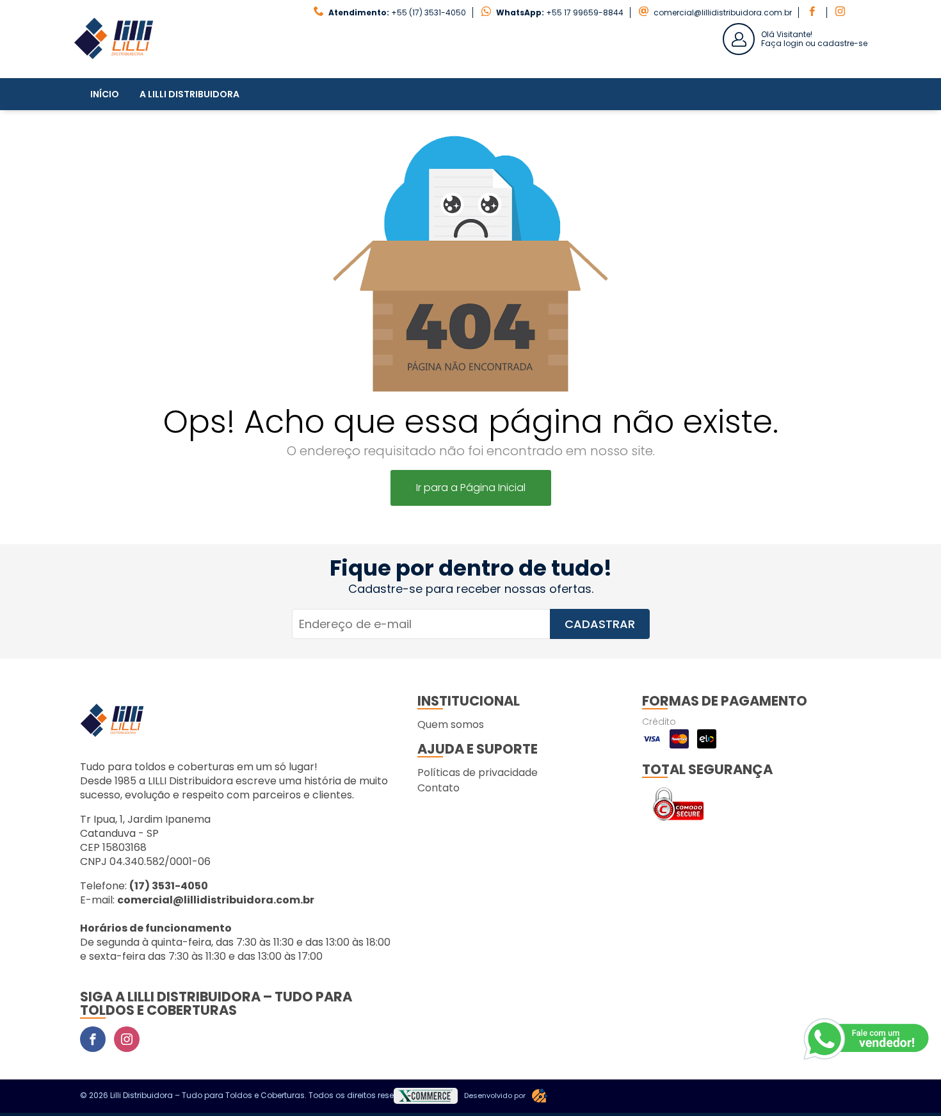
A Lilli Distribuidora (189, 94)
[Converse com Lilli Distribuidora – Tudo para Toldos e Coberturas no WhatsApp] (867, 1039)
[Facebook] (93, 1039)
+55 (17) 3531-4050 (428, 12)
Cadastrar (600, 624)
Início (104, 94)
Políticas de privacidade (477, 772)
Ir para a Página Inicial (471, 487)
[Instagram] (127, 1039)
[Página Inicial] (114, 68)
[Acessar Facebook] (813, 12)
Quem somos (450, 724)
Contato (438, 787)
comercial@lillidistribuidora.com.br (723, 12)
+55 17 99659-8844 (584, 12)
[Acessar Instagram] (841, 12)
